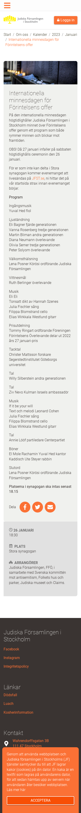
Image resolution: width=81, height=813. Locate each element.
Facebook (11, 649)
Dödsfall (10, 695)
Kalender (40, 34)
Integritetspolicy (16, 666)
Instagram (12, 658)
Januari (71, 34)
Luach (9, 703)
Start (7, 34)
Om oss (22, 34)
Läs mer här (16, 790)
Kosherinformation (18, 712)
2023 (56, 34)
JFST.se (38, 178)
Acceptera (40, 800)
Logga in (67, 20)
